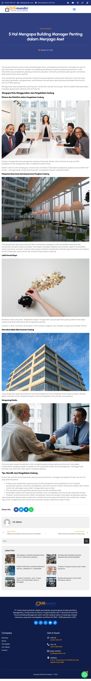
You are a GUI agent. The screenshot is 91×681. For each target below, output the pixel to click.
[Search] (86, 541)
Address (53, 658)
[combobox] (43, 541)
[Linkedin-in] (36, 623)
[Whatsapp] (45, 623)
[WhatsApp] (83, 3)
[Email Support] (48, 651)
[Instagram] (78, 3)
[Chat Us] (48, 638)
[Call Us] (48, 644)
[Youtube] (50, 623)
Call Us (53, 644)
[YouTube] (73, 3)
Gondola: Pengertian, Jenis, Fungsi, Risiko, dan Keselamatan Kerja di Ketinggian (29, 580)
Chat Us (53, 638)
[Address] (48, 658)
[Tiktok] (87, 3)
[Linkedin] (68, 3)
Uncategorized (45, 28)
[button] (74, 9)
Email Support (55, 651)
